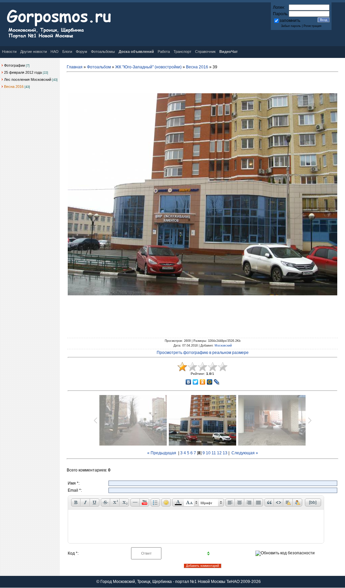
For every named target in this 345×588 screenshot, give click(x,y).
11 (214, 453)
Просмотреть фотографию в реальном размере (203, 352)
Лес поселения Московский (27, 79)
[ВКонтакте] (188, 382)
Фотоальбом (99, 67)
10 (208, 453)
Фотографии (14, 65)
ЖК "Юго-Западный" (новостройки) (148, 67)
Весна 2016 (14, 87)
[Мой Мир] (209, 382)
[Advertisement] (202, 315)
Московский (223, 345)
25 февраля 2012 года (23, 72)
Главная (75, 67)
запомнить (290, 20)
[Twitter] (195, 382)
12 (219, 453)
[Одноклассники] (202, 382)
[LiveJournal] (216, 382)
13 (225, 453)
